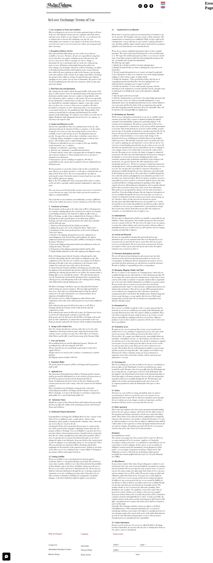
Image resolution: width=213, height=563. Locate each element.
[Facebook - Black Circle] (151, 6)
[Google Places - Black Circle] (146, 6)
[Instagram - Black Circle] (140, 6)
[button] (85, 546)
